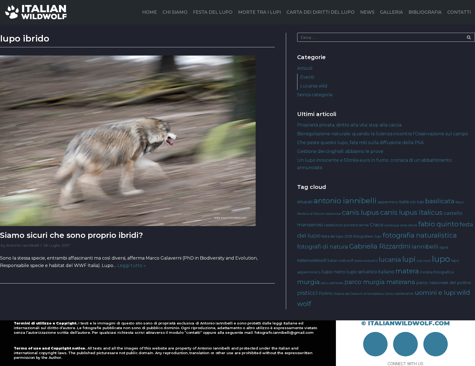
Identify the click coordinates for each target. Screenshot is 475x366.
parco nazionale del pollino (443, 282)
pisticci (307, 292)
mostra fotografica (437, 272)
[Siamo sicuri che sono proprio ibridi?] (137, 141)
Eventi (307, 77)
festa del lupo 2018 (337, 236)
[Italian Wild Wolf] (37, 12)
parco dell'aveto (332, 283)
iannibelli (425, 246)
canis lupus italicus (411, 212)
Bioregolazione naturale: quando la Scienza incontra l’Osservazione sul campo (382, 133)
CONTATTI (459, 12)
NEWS (367, 12)
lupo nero (333, 271)
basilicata (439, 201)
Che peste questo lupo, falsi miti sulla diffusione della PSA (360, 142)
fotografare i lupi (368, 236)
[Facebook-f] (375, 344)
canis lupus (360, 212)
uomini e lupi (435, 292)
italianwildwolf (311, 260)
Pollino (326, 293)
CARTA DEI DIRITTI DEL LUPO (320, 12)
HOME (149, 12)
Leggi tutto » (131, 265)
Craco (376, 224)
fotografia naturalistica (420, 235)
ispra (444, 247)
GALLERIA (391, 12)
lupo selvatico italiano (370, 271)
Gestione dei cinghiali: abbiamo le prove (340, 151)
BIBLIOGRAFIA (425, 12)
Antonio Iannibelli (22, 245)
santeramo (404, 293)
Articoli (304, 68)
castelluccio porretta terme (346, 225)
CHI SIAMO (174, 12)
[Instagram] (405, 344)
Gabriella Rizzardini (379, 246)
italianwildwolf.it (366, 261)
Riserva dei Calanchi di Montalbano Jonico (364, 294)
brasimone (333, 214)
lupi (409, 259)
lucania (390, 259)
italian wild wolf (340, 260)
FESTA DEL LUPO (213, 12)
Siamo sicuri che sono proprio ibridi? (71, 235)
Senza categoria (314, 94)
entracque (392, 225)
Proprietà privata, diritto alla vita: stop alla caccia (349, 125)
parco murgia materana (379, 281)
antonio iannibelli (345, 200)
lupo (441, 259)
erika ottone (408, 225)
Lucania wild (313, 86)
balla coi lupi (411, 201)
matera (407, 271)
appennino (388, 202)
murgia (308, 282)
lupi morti (424, 261)
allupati (305, 201)
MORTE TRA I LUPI (259, 12)
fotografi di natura (322, 246)
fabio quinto (438, 224)
